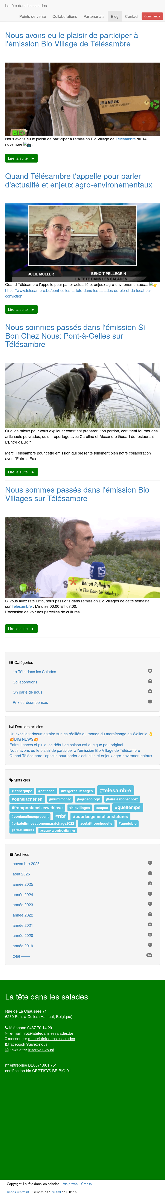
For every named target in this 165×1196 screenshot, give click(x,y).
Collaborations (64, 16)
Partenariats (94, 16)
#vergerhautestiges (77, 790)
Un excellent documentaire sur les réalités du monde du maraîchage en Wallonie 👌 (81, 733)
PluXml (55, 1191)
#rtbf (60, 816)
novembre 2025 (82, 863)
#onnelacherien (27, 799)
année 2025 (82, 884)
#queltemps (128, 807)
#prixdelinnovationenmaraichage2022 (43, 823)
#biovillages (79, 807)
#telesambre (115, 790)
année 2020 (82, 935)
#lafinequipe (22, 790)
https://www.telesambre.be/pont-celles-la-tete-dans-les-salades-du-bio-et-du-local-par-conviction (78, 293)
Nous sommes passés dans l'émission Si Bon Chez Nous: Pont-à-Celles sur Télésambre (75, 335)
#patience (46, 790)
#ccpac (102, 807)
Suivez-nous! (37, 1044)
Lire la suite (18, 158)
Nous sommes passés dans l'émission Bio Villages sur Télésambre (77, 493)
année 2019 (82, 945)
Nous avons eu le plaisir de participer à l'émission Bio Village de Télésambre (71, 39)
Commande (152, 16)
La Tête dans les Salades (82, 671)
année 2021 (82, 925)
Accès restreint (18, 1191)
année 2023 (82, 904)
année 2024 (82, 894)
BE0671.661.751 (42, 1065)
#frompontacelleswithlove (37, 807)
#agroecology (88, 799)
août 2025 (82, 874)
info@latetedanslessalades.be (47, 1033)
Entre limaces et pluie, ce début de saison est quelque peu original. (66, 744)
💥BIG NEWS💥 (23, 739)
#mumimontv (60, 799)
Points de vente (32, 16)
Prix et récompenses (82, 702)
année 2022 (82, 915)
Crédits (86, 1183)
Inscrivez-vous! (41, 1049)
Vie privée (70, 1183)
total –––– (82, 956)
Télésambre (126, 138)
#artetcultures (23, 830)
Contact (131, 16)
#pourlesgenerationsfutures (100, 816)
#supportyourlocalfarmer (57, 830)
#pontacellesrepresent (30, 816)
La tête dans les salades (26, 5)
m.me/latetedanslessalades (51, 1038)
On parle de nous (82, 692)
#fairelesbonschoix (122, 799)
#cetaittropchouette (96, 823)
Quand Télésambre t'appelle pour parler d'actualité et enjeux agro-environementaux (78, 180)
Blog (115, 16)
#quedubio (128, 823)
